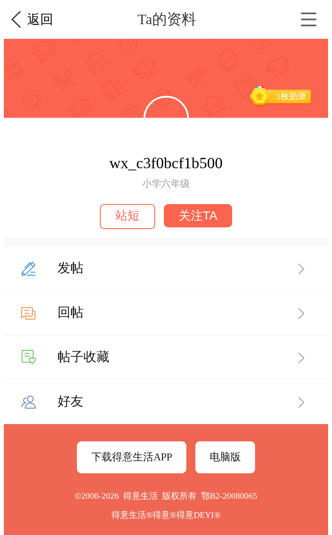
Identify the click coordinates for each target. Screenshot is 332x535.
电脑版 (225, 457)
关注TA (198, 215)
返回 (40, 19)
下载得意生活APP (131, 457)
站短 (127, 215)
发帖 (70, 268)
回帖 (70, 312)
